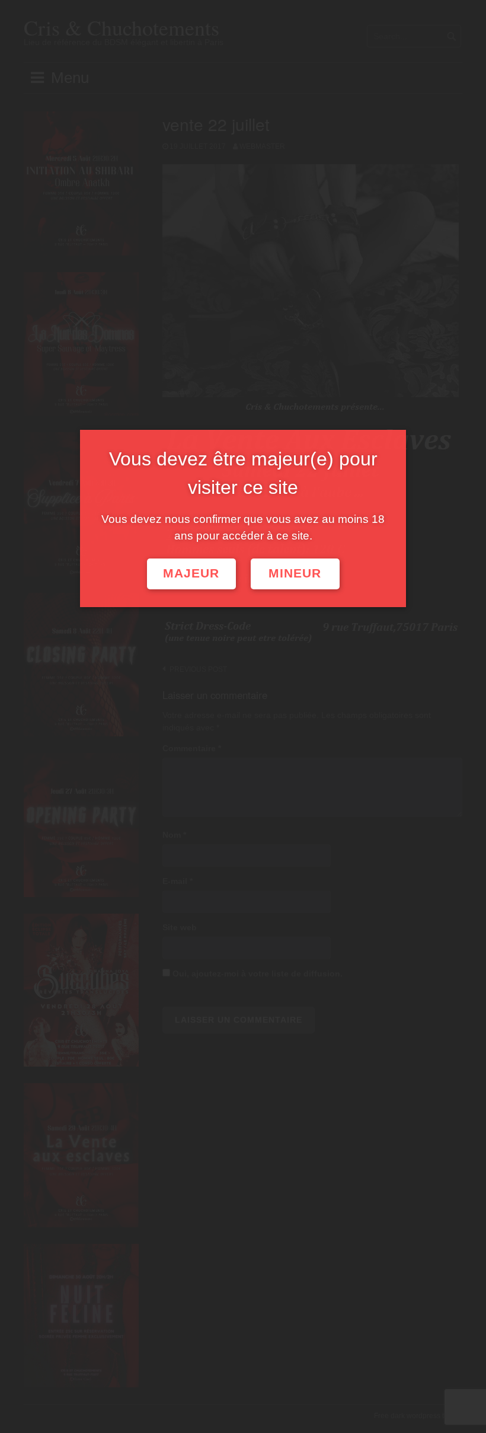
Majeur (191, 573)
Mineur (294, 573)
